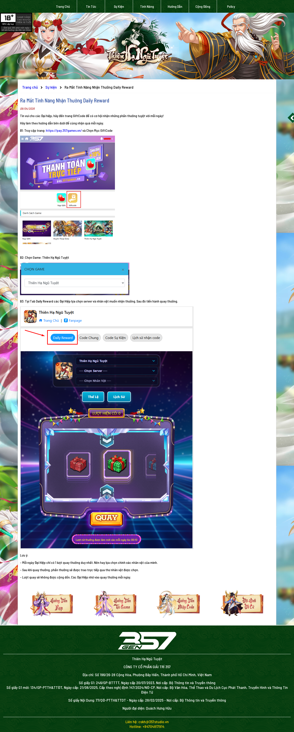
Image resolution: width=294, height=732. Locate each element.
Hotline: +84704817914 (147, 726)
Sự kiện (119, 6)
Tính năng (147, 6)
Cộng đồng (202, 6)
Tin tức (91, 6)
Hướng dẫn (175, 6)
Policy (231, 6)
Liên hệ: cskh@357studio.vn (147, 721)
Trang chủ (63, 6)
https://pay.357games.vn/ (64, 130)
